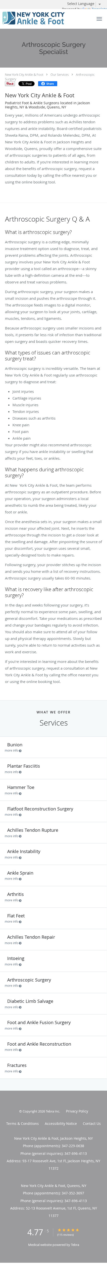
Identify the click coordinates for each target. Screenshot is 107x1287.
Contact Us (92, 1123)
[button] (99, 19)
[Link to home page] (44, 18)
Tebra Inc (52, 1111)
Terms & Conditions (22, 1123)
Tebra (75, 1244)
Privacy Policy (77, 1111)
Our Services (60, 74)
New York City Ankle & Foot (24, 74)
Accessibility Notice (61, 1123)
